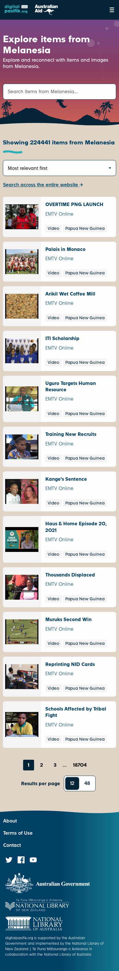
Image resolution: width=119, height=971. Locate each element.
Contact (12, 845)
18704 (80, 765)
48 (87, 783)
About (10, 821)
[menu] (112, 9)
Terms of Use (18, 833)
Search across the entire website (41, 184)
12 (72, 783)
